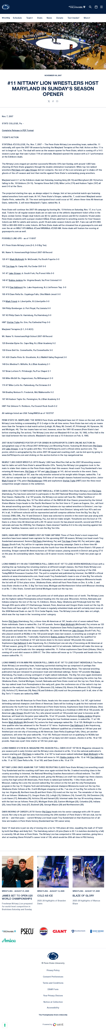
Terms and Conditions (53, 983)
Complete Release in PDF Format (18, 131)
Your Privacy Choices (53, 996)
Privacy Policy (53, 970)
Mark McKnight (17, 259)
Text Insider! (73, 18)
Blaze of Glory (83, 896)
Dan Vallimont (16, 287)
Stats (39, 18)
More (86, 18)
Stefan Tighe (13, 322)
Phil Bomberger (34, 481)
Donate (59, 18)
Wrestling (7, 891)
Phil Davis (16, 170)
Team (28, 18)
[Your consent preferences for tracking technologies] (4, 1025)
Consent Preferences (53, 977)
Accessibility (53, 1008)
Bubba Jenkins (16, 280)
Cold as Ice (45, 896)
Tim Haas (10, 267)
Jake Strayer (31, 170)
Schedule (17, 18)
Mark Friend (11, 301)
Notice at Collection (53, 1002)
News (49, 18)
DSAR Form (53, 989)
